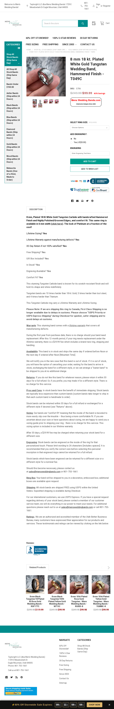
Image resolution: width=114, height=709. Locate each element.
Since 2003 (68, 44)
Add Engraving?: (78, 134)
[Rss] (16, 677)
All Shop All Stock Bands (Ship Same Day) (12, 73)
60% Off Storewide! (37, 38)
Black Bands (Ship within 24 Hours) (13, 108)
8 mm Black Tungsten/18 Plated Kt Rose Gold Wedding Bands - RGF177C (35, 601)
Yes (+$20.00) (80, 142)
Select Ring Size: (83, 122)
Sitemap (63, 683)
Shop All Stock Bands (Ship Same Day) (83, 649)
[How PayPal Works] (20, 691)
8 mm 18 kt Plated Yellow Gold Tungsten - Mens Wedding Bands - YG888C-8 (101, 601)
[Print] (82, 201)
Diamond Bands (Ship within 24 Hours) (12, 133)
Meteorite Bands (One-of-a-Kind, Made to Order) (12, 174)
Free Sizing (32, 44)
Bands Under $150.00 (12, 85)
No (75, 139)
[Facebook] (72, 201)
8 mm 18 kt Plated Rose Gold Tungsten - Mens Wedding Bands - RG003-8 (79, 601)
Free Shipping (50, 44)
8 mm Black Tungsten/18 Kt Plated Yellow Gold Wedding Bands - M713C (57, 601)
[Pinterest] (92, 201)
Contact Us (87, 44)
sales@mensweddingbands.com (44, 471)
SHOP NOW (94, 705)
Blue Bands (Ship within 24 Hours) (13, 120)
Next (108, 568)
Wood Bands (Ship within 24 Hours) (13, 159)
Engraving (75, 148)
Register (107, 6)
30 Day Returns (89, 38)
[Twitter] (87, 201)
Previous (102, 568)
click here (57, 224)
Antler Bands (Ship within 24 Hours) (13, 96)
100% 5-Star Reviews (64, 38)
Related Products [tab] (37, 567)
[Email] (77, 201)
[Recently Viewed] (95, 23)
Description (36, 209)
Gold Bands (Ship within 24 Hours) (13, 147)
